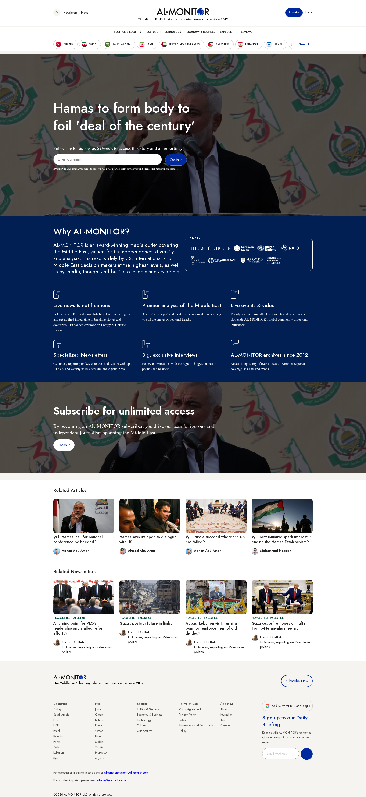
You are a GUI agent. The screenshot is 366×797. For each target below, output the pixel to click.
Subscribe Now (297, 680)
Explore (226, 32)
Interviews (244, 32)
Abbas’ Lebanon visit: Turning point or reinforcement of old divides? (211, 628)
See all (304, 44)
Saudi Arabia (61, 714)
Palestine (58, 736)
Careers (225, 725)
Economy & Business (200, 32)
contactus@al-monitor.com (110, 780)
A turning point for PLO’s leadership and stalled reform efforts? (79, 628)
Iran (55, 720)
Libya (98, 736)
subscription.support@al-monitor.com (126, 772)
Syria (56, 758)
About (224, 709)
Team (223, 720)
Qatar (57, 747)
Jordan (99, 709)
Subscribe (293, 12)
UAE (56, 725)
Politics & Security (127, 32)
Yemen (99, 731)
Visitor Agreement (190, 709)
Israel (56, 731)
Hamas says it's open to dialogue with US (148, 539)
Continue (64, 444)
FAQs (182, 720)
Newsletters (70, 12)
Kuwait (99, 725)
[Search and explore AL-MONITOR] (56, 12)
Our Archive (144, 731)
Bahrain (99, 720)
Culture (152, 32)
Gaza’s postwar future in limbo (146, 623)
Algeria (99, 758)
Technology (172, 32)
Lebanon (58, 752)
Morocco (101, 752)
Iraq (97, 704)
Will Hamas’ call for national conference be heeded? (78, 539)
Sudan (99, 742)
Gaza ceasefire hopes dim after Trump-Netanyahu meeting (279, 626)
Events (84, 12)
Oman (99, 714)
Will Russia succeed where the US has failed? (215, 539)
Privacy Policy (187, 714)
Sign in (308, 12)
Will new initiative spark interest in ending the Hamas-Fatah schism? (282, 539)
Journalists (226, 714)
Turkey (57, 709)
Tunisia (99, 747)
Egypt (56, 742)
